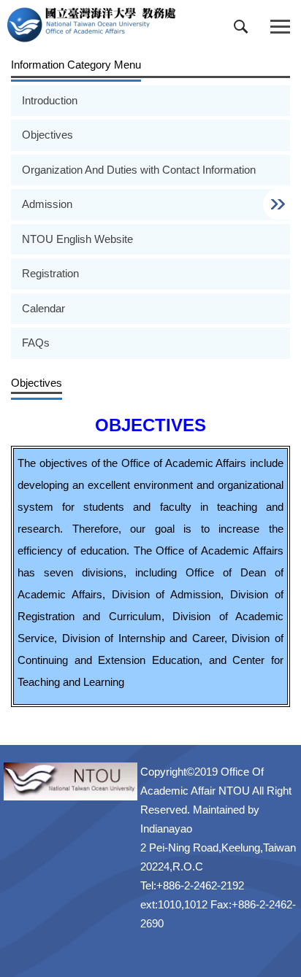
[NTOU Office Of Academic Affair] (91, 24)
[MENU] (280, 27)
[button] (244, 30)
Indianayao (166, 828)
